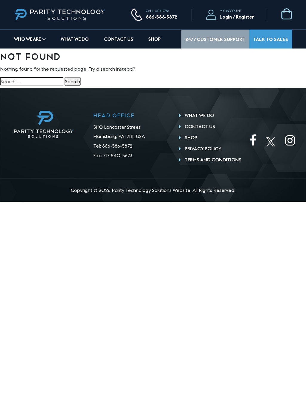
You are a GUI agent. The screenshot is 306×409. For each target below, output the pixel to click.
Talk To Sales (270, 39)
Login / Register (237, 17)
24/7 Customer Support (215, 39)
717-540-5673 (117, 155)
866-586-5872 (161, 17)
